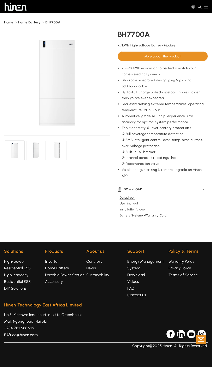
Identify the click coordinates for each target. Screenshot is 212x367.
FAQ (131, 288)
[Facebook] (170, 334)
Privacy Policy (180, 268)
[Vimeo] (181, 334)
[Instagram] (202, 334)
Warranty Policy (181, 261)
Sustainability (97, 275)
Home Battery (29, 22)
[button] (200, 6)
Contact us (136, 295)
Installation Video (132, 209)
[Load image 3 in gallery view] (57, 150)
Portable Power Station (64, 275)
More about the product (162, 56)
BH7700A (52, 22)
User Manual (129, 203)
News (91, 268)
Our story (94, 261)
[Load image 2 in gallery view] (35, 150)
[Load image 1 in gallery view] (14, 150)
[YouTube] (191, 334)
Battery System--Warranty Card (143, 215)
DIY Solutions (15, 288)
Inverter (52, 261)
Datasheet (127, 197)
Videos (133, 281)
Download (136, 275)
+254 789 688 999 (19, 328)
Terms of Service (183, 275)
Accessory (54, 281)
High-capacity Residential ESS (17, 278)
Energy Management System (145, 264)
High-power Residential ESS (17, 264)
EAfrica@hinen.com (21, 335)
